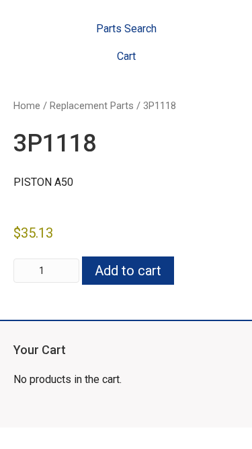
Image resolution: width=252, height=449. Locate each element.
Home (26, 106)
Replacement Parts (92, 106)
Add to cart (128, 271)
